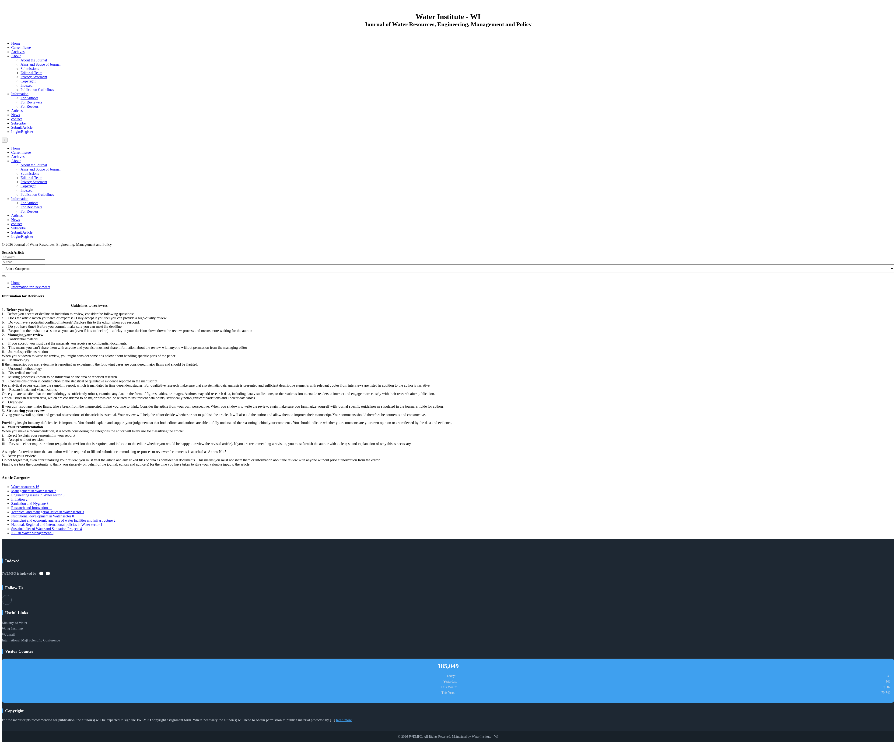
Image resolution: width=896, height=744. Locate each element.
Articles (17, 111)
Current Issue (21, 48)
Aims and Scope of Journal (40, 64)
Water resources (25, 487)
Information (19, 94)
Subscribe (18, 123)
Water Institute (12, 628)
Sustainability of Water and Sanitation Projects (46, 529)
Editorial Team (31, 73)
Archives (17, 52)
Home (15, 43)
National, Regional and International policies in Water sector (56, 525)
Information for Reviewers (30, 287)
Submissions (30, 69)
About (16, 56)
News (15, 115)
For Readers (29, 106)
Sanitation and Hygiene (30, 503)
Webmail (8, 634)
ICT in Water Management (32, 533)
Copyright (28, 81)
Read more (344, 720)
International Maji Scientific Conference (31, 640)
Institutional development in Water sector (42, 516)
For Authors (29, 98)
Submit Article (21, 127)
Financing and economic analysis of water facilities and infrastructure (63, 520)
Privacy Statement (34, 77)
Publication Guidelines (37, 90)
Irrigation (19, 499)
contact (16, 119)
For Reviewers (31, 102)
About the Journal (34, 60)
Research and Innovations (31, 508)
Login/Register (22, 132)
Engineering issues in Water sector (37, 495)
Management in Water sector (33, 491)
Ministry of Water (14, 623)
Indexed (26, 85)
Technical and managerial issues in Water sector (47, 512)
